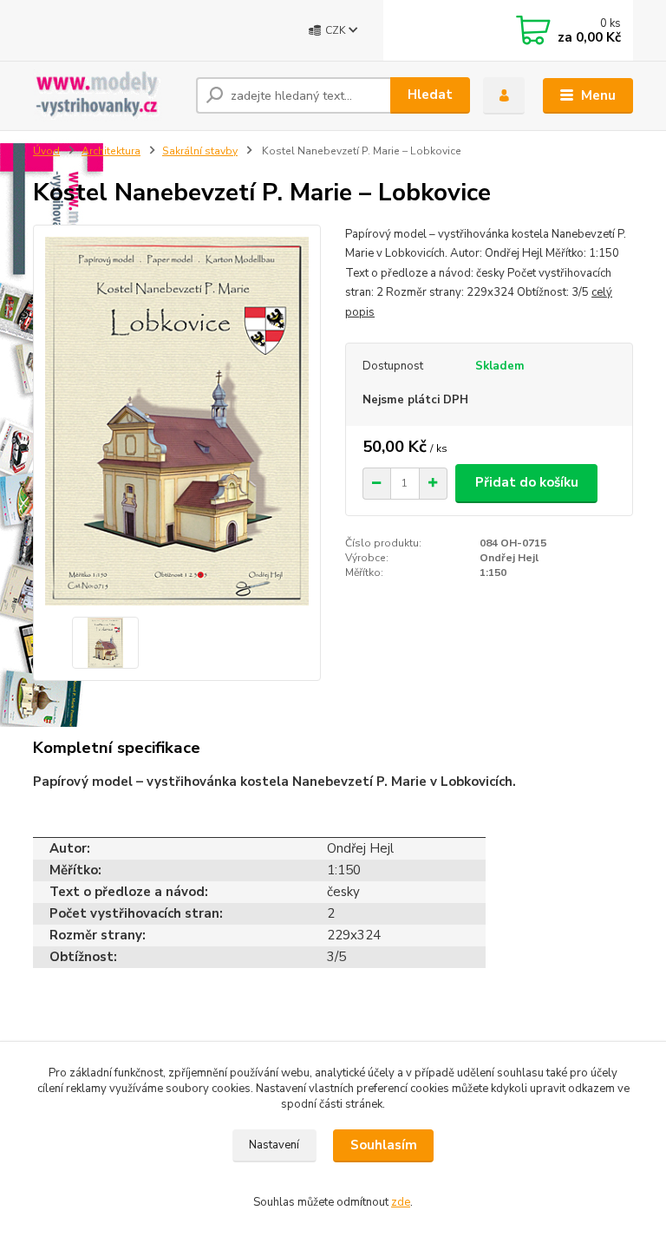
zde (400, 1202)
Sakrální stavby (200, 151)
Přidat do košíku (526, 482)
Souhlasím (383, 1145)
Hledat (430, 94)
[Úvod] (108, 95)
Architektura (111, 151)
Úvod (46, 151)
